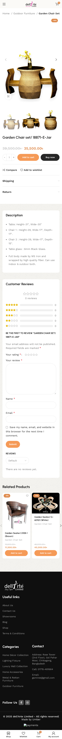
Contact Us (8, 611)
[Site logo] (31, 3)
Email (10, 412)
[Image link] (14, 585)
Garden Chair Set (49, 13)
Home (6, 13)
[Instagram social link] (27, 702)
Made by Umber (31, 719)
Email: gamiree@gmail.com (43, 676)
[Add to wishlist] (27, 496)
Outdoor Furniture (24, 13)
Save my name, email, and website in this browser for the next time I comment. (30, 431)
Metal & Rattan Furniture (10, 679)
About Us (7, 605)
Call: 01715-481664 (42, 669)
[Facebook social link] (21, 702)
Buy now (50, 157)
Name (10, 398)
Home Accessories (12, 672)
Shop (5, 627)
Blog (4, 622)
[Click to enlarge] (8, 96)
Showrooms (9, 616)
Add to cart (28, 157)
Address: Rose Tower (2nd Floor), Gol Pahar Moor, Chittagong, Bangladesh (44, 659)
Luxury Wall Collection (15, 666)
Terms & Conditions (13, 633)
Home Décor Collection (15, 655)
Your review (14, 360)
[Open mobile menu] (4, 4)
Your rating (13, 354)
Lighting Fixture (11, 660)
